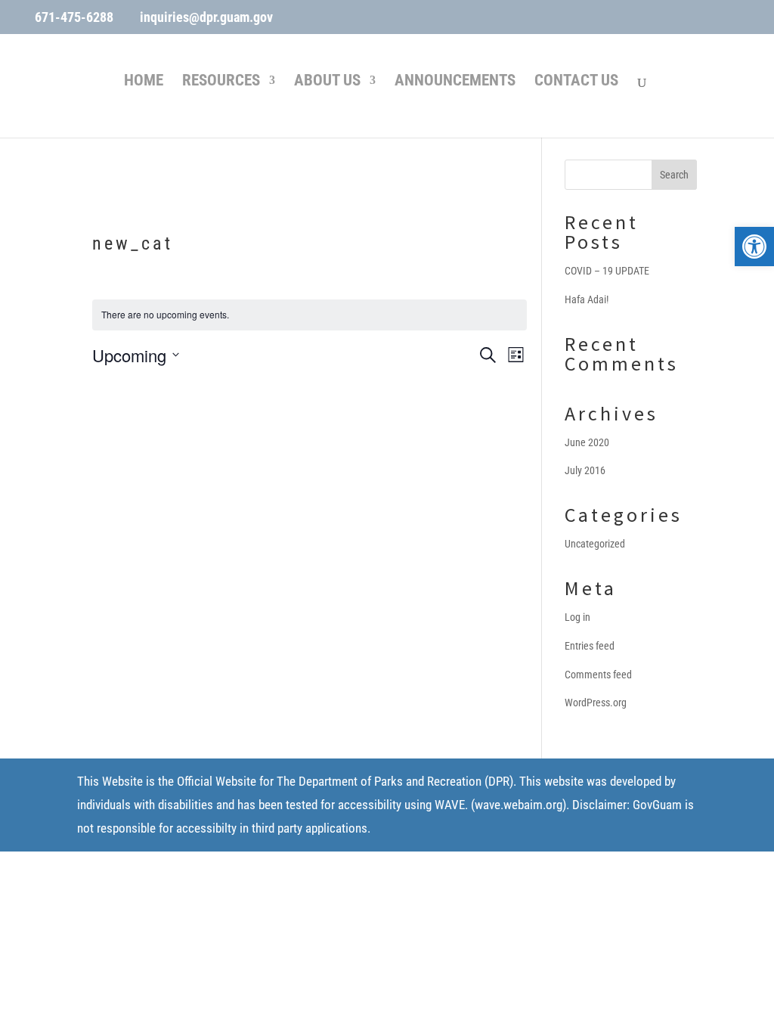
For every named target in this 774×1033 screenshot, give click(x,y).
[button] (754, 246)
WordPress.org (596, 702)
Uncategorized (595, 544)
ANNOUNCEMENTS (455, 82)
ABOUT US (327, 82)
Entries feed (590, 646)
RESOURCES (221, 82)
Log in (577, 617)
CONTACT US (576, 82)
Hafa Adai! (586, 299)
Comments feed (598, 675)
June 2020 (587, 442)
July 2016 (585, 470)
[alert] (309, 314)
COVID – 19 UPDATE (607, 271)
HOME (143, 82)
